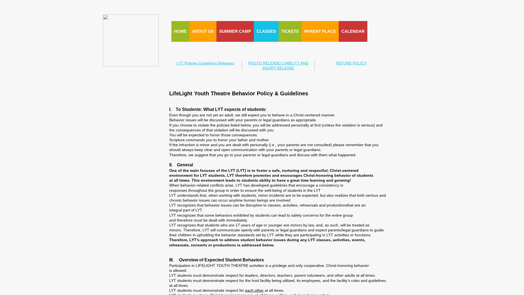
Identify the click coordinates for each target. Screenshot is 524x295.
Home (180, 31)
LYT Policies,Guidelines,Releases (205, 63)
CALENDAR (353, 31)
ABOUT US (203, 31)
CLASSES (266, 31)
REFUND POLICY (351, 63)
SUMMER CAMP (235, 31)
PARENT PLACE (320, 31)
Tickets (290, 31)
